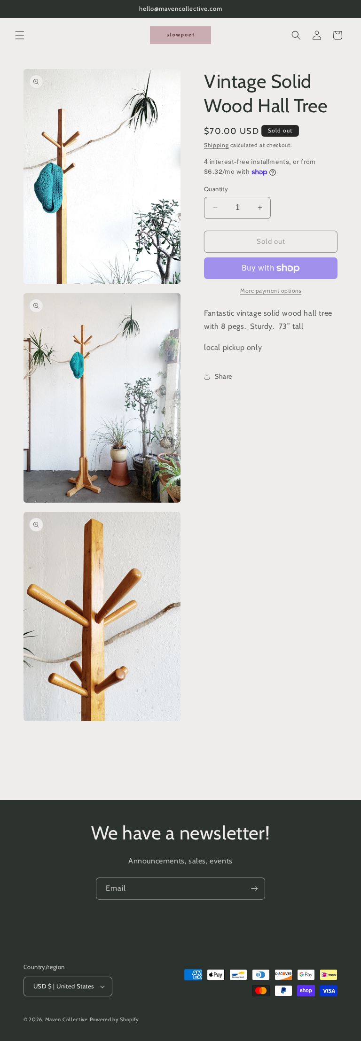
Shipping (216, 144)
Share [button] (223, 376)
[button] (19, 35)
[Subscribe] (254, 889)
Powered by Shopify (115, 1019)
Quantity (216, 189)
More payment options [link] (270, 290)
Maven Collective (66, 1019)
